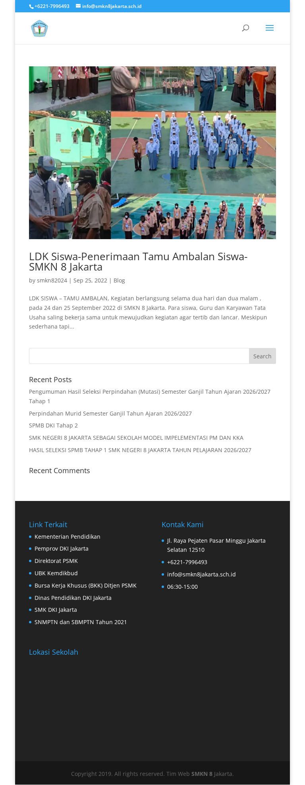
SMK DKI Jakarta (56, 609)
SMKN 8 (202, 773)
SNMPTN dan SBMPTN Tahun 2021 (81, 622)
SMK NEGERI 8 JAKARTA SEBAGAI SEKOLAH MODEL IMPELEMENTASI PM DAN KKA (136, 437)
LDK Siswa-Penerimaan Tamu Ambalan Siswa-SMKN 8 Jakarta (138, 261)
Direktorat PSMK (56, 561)
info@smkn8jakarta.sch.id (201, 574)
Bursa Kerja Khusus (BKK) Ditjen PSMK (86, 585)
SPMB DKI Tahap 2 (53, 425)
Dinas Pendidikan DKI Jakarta (73, 597)
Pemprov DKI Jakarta (62, 548)
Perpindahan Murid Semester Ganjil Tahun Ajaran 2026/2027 (110, 413)
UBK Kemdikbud (56, 573)
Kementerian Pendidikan (67, 536)
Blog (119, 280)
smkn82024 (52, 280)
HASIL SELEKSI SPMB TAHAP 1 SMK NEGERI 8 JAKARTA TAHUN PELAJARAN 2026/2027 (140, 450)
